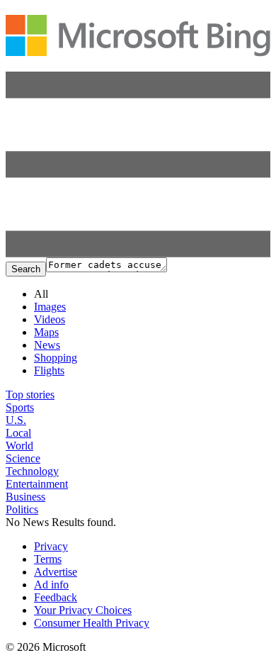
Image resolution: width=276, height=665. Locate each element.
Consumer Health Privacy (91, 623)
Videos (49, 319)
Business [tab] (25, 497)
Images (50, 307)
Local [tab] (18, 433)
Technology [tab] (32, 471)
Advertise (55, 572)
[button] (138, 253)
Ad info (51, 585)
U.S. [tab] (16, 420)
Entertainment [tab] (37, 484)
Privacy (51, 546)
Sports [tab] (20, 407)
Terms (48, 559)
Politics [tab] (22, 509)
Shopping (55, 358)
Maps (46, 332)
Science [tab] (23, 458)
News (47, 345)
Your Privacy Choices (83, 610)
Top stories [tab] (30, 395)
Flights (49, 370)
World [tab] (19, 446)
